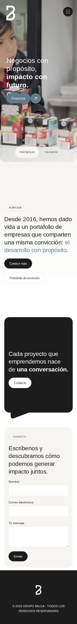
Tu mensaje (16, 523)
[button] (68, 11)
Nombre (14, 481)
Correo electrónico (21, 502)
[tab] (27, 152)
